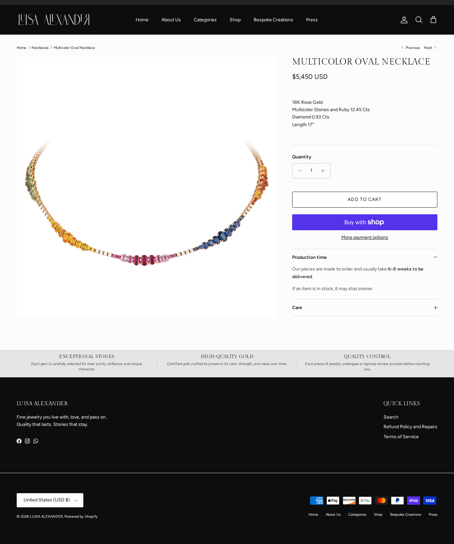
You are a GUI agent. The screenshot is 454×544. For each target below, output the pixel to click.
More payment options (364, 237)
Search (391, 417)
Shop (235, 20)
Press (312, 20)
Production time (309, 257)
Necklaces (40, 47)
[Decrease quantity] (298, 170)
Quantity (301, 157)
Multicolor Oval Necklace (74, 47)
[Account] (402, 20)
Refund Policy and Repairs (410, 427)
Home (142, 20)
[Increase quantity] (324, 170)
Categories (205, 20)
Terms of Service (401, 437)
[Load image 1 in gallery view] (147, 187)
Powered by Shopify (81, 516)
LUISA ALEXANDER (46, 516)
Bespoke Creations (273, 20)
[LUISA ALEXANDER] (54, 20)
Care (297, 307)
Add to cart (365, 199)
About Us (171, 20)
